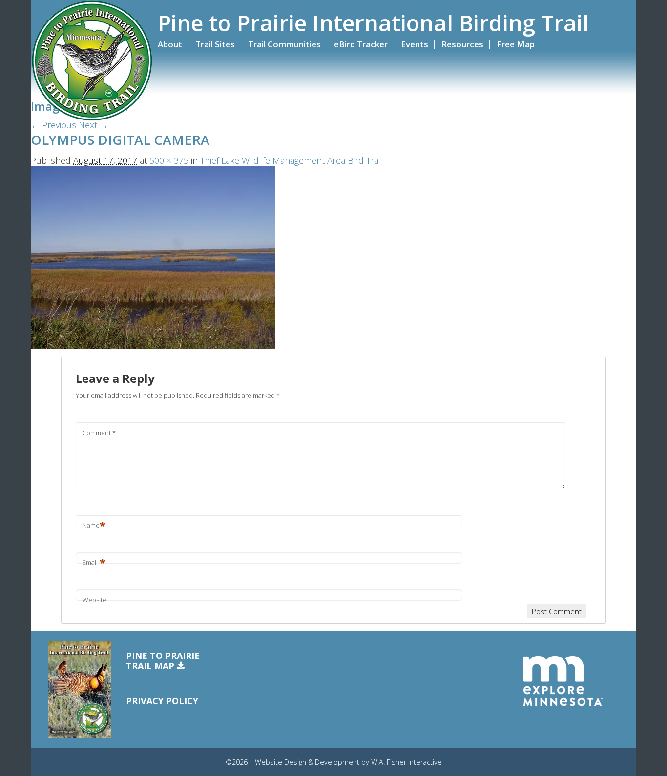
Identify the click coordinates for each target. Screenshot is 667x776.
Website (94, 600)
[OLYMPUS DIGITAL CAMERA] (153, 256)
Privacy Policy (162, 701)
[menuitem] (175, 44)
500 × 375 (168, 160)
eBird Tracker (361, 44)
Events (414, 44)
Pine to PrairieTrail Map (163, 661)
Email (94, 562)
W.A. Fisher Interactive (406, 762)
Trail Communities (284, 44)
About (170, 44)
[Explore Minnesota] (563, 681)
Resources (462, 44)
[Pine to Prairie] (92, 61)
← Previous (53, 125)
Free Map (516, 44)
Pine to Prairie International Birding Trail (373, 23)
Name (94, 525)
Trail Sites (215, 44)
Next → (93, 125)
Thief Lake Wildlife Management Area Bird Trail (291, 160)
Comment (99, 432)
